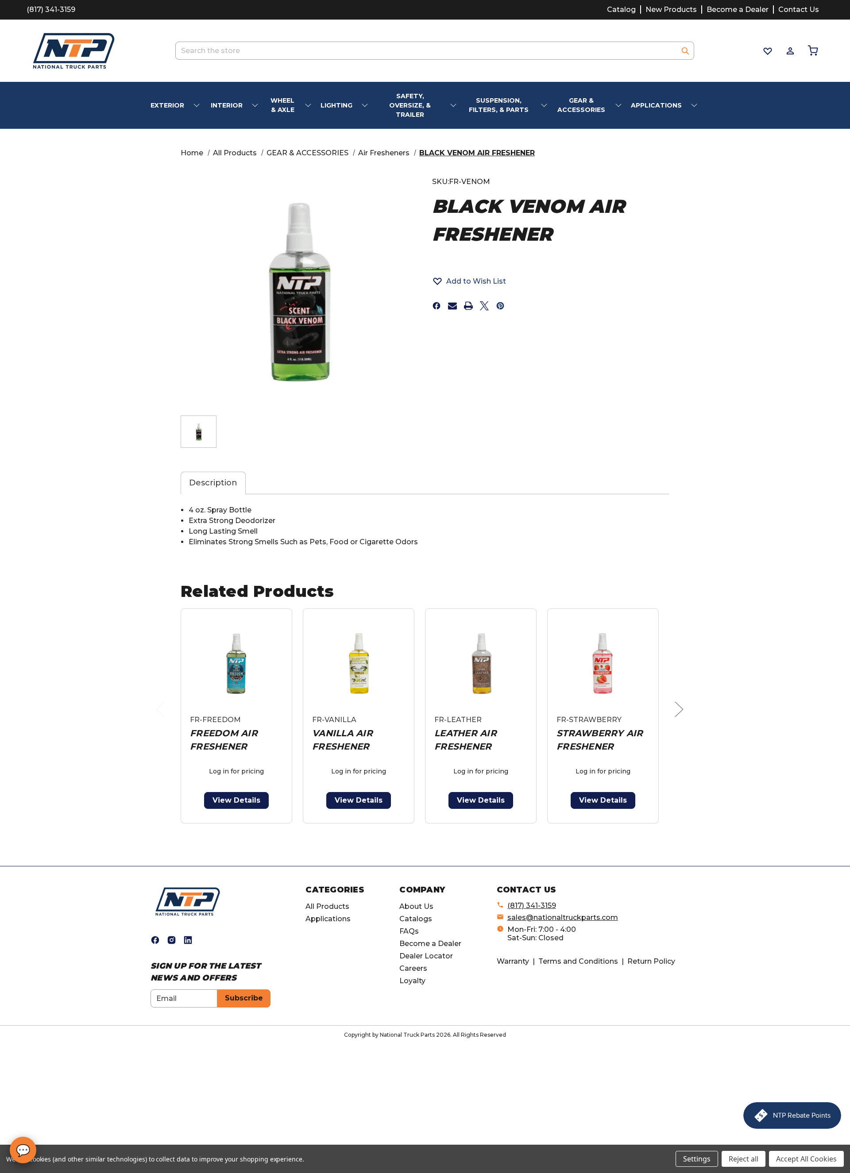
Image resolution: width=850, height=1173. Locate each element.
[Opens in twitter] (484, 306)
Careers (413, 968)
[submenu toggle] (197, 105)
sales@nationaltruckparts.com (562, 917)
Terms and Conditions (578, 961)
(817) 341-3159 (51, 9)
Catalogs (415, 919)
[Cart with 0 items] (812, 50)
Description (213, 483)
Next (681, 718)
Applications (328, 919)
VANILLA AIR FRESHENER (342, 740)
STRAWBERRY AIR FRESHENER (599, 740)
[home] (188, 901)
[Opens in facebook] (436, 306)
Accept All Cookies (806, 1159)
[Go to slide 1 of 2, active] (413, 828)
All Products (327, 906)
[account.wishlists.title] (767, 50)
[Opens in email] (452, 306)
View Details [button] (236, 800)
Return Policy (651, 961)
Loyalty (412, 981)
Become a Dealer (738, 9)
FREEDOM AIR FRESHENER (224, 740)
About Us (416, 906)
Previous (162, 718)
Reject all (743, 1159)
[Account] (789, 50)
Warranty (513, 961)
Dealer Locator (426, 956)
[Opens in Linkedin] (188, 940)
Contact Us (798, 9)
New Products (671, 9)
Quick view (236, 663)
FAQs (409, 931)
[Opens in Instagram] (171, 940)
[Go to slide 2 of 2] (427, 828)
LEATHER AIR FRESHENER (465, 740)
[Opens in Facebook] (155, 940)
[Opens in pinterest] (500, 306)
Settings (697, 1159)
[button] (469, 281)
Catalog (621, 9)
